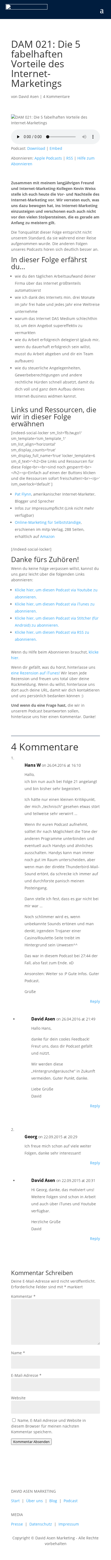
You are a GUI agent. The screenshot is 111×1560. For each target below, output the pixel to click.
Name (18, 1352)
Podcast (71, 1500)
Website (18, 1397)
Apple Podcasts (48, 158)
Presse (17, 1524)
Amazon (47, 536)
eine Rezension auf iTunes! (35, 673)
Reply (95, 1001)
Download (36, 148)
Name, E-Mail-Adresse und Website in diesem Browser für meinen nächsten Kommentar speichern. (48, 1426)
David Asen (29, 96)
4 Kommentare (56, 96)
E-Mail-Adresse (26, 1375)
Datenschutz (40, 1524)
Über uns (34, 1500)
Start (15, 1500)
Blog (53, 1500)
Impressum (68, 1524)
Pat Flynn (23, 494)
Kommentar (23, 1296)
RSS (69, 158)
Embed (56, 148)
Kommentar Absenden (31, 1441)
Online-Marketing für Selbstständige (48, 522)
